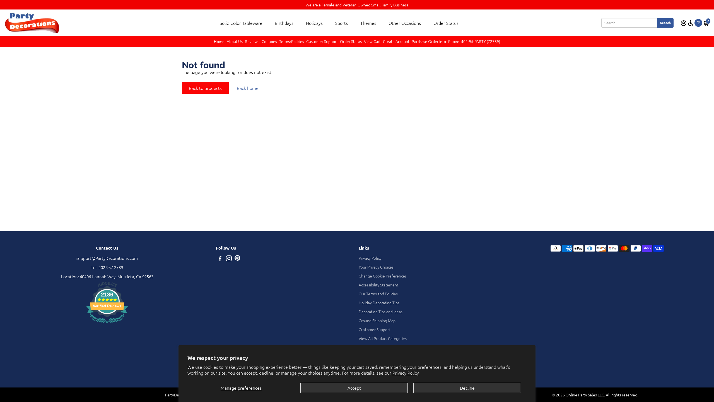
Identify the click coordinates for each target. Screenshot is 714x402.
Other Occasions (405, 23)
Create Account (396, 41)
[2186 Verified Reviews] (107, 324)
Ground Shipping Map (377, 320)
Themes (368, 23)
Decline (467, 388)
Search (665, 22)
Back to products (205, 88)
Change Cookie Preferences (383, 276)
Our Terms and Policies (378, 293)
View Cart (372, 41)
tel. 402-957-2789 (107, 267)
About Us (235, 41)
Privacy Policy (405, 373)
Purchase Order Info (429, 41)
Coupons (269, 41)
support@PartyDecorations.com (107, 258)
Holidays (314, 23)
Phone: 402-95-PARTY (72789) (474, 41)
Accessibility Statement (378, 285)
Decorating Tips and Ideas (380, 311)
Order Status (446, 23)
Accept (354, 388)
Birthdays (284, 23)
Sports (341, 23)
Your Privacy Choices (376, 267)
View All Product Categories (383, 338)
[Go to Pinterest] (237, 259)
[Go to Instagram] (228, 259)
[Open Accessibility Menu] (691, 23)
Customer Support (322, 41)
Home (219, 41)
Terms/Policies (291, 41)
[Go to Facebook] (220, 259)
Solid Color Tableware (241, 23)
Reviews (252, 41)
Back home (248, 88)
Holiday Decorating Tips (379, 302)
